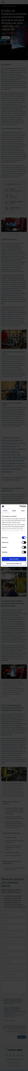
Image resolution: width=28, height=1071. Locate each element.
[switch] (24, 542)
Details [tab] (14, 510)
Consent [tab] (5, 510)
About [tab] (23, 510)
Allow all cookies (14, 559)
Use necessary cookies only (14, 563)
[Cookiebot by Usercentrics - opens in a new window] (19, 506)
